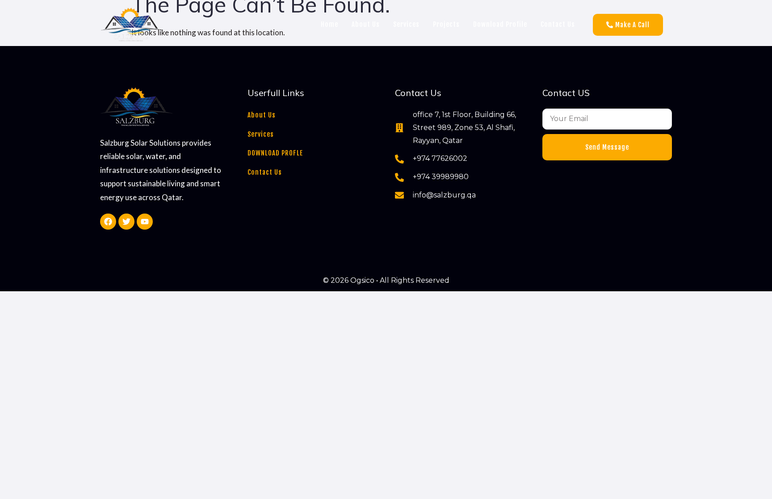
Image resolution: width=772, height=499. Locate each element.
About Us (366, 24)
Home (329, 24)
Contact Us (558, 24)
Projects (446, 24)
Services (406, 24)
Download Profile (500, 24)
